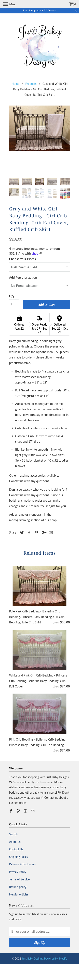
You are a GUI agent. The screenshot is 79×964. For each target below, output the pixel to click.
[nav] (9, 4)
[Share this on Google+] (43, 532)
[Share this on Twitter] (21, 532)
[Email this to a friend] (50, 532)
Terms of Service (19, 879)
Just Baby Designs (32, 958)
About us (14, 841)
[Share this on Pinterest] (36, 532)
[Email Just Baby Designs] (33, 811)
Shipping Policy (18, 856)
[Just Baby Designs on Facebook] (11, 811)
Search (13, 834)
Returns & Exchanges (22, 864)
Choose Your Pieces (22, 259)
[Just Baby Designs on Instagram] (26, 811)
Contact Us (16, 849)
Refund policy (17, 887)
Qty (11, 296)
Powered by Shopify (55, 958)
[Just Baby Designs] (39, 45)
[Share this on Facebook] (28, 532)
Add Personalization (23, 277)
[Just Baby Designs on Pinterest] (18, 811)
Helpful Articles (18, 894)
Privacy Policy (17, 872)
